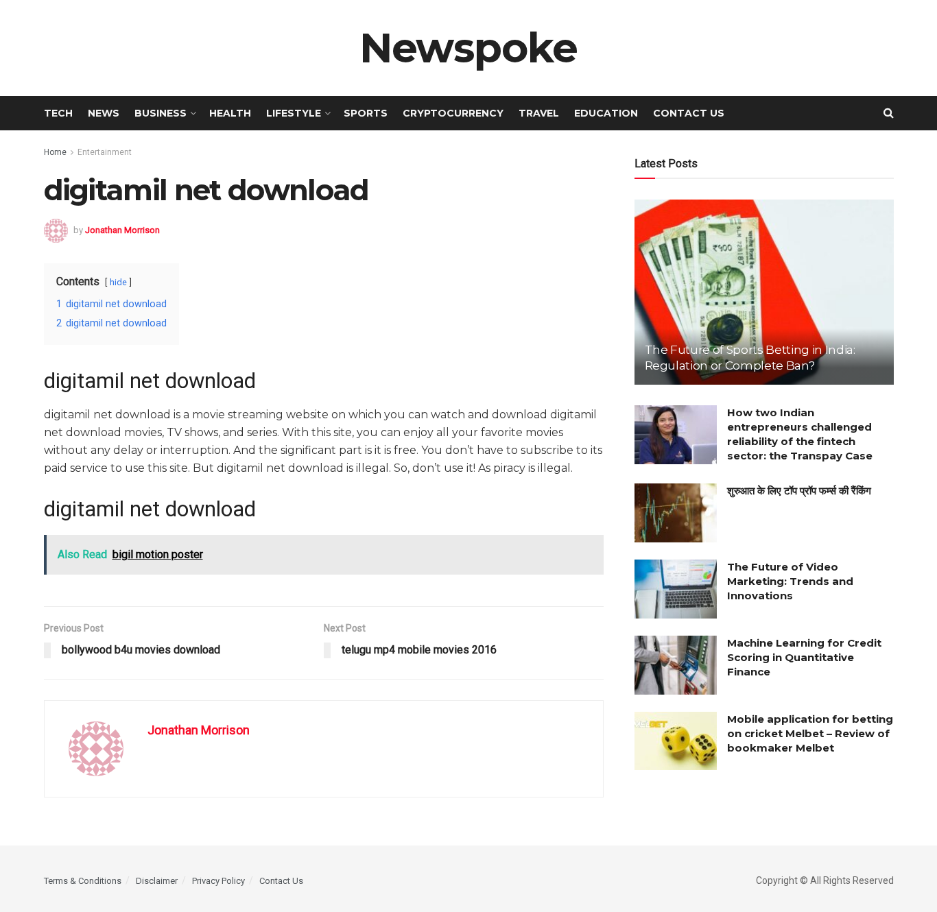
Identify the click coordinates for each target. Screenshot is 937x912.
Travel (539, 113)
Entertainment (105, 152)
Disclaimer (157, 881)
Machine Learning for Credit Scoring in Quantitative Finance (804, 657)
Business (160, 113)
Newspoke (468, 48)
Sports (366, 113)
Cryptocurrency (453, 113)
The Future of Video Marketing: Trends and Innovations (790, 581)
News (103, 113)
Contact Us (688, 113)
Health (230, 113)
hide (118, 282)
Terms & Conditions (82, 881)
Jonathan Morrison (122, 229)
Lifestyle (293, 113)
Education (606, 113)
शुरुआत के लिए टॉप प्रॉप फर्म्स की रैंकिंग (799, 490)
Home (55, 152)
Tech (58, 113)
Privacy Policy (218, 881)
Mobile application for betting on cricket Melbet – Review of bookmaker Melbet (810, 733)
